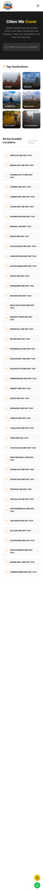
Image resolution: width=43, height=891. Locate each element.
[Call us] (37, 878)
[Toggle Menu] (38, 5)
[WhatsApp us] (37, 885)
